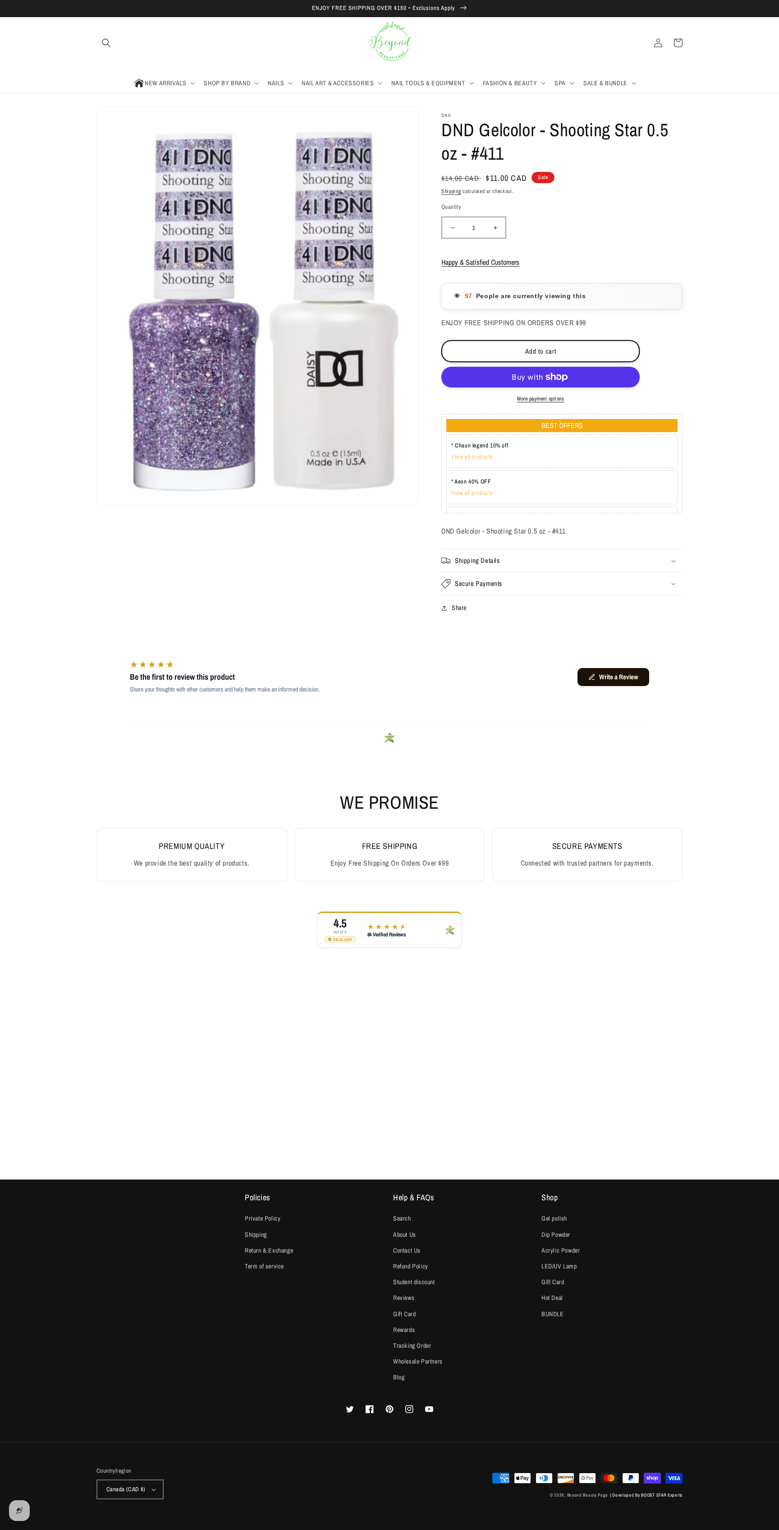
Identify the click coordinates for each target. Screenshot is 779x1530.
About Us (404, 1234)
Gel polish (554, 1218)
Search (402, 1218)
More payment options (540, 398)
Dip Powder (555, 1234)
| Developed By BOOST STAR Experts (646, 1495)
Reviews (403, 1298)
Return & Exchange (269, 1250)
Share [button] (459, 608)
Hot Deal (552, 1298)
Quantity (451, 207)
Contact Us (407, 1250)
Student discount (414, 1282)
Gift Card (404, 1314)
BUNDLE (552, 1314)
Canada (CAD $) (126, 1489)
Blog (398, 1377)
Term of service (264, 1266)
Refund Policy (410, 1266)
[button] (106, 43)
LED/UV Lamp (559, 1266)
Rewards (404, 1330)
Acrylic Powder (560, 1250)
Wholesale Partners (418, 1361)
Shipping (451, 191)
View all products (471, 457)
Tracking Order (412, 1345)
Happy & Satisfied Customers (480, 262)
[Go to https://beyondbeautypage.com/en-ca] (390, 43)
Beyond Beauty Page (588, 1495)
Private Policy (262, 1218)
